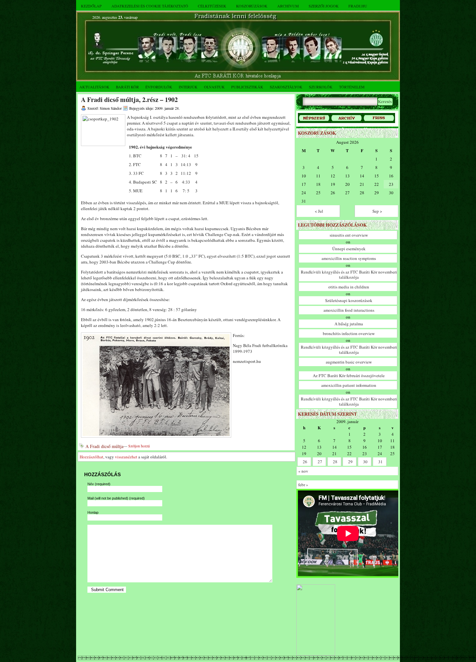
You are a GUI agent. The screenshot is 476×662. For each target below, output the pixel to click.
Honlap (92, 512)
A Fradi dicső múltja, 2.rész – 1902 (129, 99)
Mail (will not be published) (116, 498)
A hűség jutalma (348, 324)
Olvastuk (214, 86)
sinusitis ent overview (349, 235)
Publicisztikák (247, 86)
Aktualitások (94, 86)
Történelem (352, 86)
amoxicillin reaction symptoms (349, 258)
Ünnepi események (349, 249)
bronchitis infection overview (349, 333)
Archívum (288, 5)
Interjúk (188, 86)
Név (98, 484)
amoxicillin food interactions (348, 310)
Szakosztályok (286, 86)
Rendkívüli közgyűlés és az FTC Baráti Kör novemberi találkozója (349, 274)
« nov (303, 471)
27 (320, 462)
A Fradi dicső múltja (104, 446)
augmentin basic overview (349, 362)
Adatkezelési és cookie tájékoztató (149, 5)
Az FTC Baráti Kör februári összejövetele (349, 375)
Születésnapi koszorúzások (348, 300)
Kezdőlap (91, 5)
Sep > (377, 211)
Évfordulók (158, 86)
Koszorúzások (251, 5)
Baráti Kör (127, 86)
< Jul (319, 211)
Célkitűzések (212, 5)
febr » (303, 485)
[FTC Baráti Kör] (315, 654)
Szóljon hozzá (139, 445)
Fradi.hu (357, 5)
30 (365, 462)
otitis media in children (348, 287)
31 (380, 462)
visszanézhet (126, 457)
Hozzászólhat (91, 457)
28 (335, 462)
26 (305, 462)
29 (350, 462)
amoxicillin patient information (348, 385)
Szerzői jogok (324, 5)
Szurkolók (321, 86)
